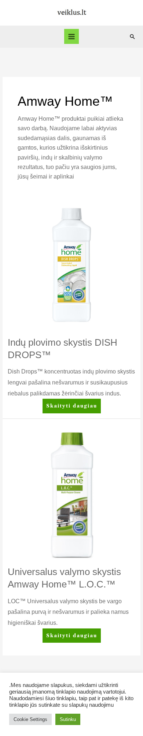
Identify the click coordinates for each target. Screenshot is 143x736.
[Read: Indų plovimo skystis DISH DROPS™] (71, 265)
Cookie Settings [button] (30, 719)
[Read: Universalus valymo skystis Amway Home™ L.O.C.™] (71, 494)
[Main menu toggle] (71, 36)
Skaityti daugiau (71, 404)
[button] (132, 36)
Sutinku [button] (68, 719)
